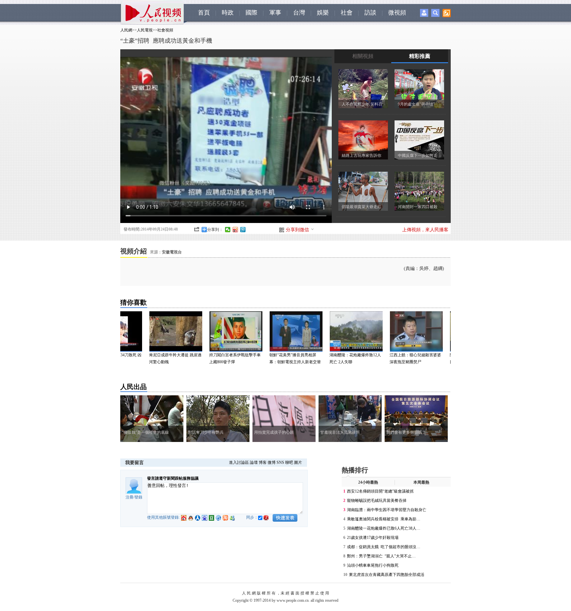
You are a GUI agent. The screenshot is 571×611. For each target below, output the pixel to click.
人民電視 (145, 30)
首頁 (204, 12)
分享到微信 (297, 229)
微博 (272, 462)
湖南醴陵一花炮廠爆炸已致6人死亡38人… (383, 528)
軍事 (275, 12)
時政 (228, 12)
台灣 (299, 12)
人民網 (126, 30)
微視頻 (397, 12)
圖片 (298, 462)
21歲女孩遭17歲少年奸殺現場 (373, 537)
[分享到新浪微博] (235, 229)
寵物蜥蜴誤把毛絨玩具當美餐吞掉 (376, 500)
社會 (347, 12)
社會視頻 (165, 30)
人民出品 (133, 386)
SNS (280, 462)
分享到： (215, 229)
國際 (251, 12)
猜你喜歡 (133, 302)
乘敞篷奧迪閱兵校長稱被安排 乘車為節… (383, 519)
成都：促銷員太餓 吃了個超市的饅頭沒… (383, 547)
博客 (263, 462)
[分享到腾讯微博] (243, 229)
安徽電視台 (172, 252)
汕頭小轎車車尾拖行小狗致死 (373, 565)
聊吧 (289, 462)
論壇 (254, 462)
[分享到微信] (228, 229)
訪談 (370, 12)
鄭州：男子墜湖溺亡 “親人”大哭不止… (381, 556)
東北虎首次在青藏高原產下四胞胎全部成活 (386, 574)
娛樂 (323, 12)
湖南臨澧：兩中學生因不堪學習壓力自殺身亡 (386, 509)
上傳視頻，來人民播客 (425, 229)
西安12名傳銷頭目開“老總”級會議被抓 (380, 491)
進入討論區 (239, 462)
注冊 (129, 497)
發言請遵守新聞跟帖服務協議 (173, 478)
